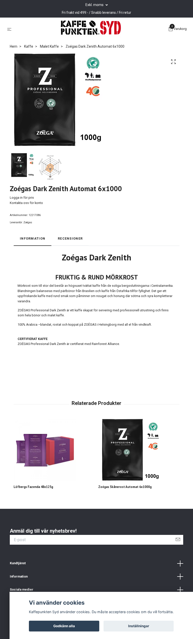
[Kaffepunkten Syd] (91, 30)
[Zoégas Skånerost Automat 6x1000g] (138, 449)
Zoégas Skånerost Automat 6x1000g (125, 487)
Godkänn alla (64, 626)
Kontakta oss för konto (26, 203)
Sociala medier (21, 589)
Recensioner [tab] (70, 238)
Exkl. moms (94, 5)
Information (19, 576)
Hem (13, 46)
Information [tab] (32, 238)
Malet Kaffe (49, 46)
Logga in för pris (22, 197)
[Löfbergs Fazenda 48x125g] (54, 449)
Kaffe (28, 46)
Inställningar (138, 626)
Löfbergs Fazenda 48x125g (33, 487)
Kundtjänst (18, 563)
